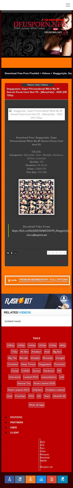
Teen (47, 396)
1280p (21, 345)
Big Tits (12, 358)
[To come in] (15, 5)
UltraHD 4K (59, 396)
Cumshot (13, 364)
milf (61, 377)
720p (14, 351)
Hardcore (49, 370)
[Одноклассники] (11, 252)
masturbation (49, 377)
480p (62, 345)
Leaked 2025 (31, 377)
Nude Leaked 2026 (18, 389)
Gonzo (36, 370)
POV (31, 396)
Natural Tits (24, 383)
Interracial (14, 377)
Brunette (47, 358)
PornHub (20, 396)
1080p (10, 345)
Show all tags (36, 404)
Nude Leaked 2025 (44, 383)
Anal (37, 85)
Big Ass (57, 351)
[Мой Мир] (15, 252)
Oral (9, 396)
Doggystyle (45, 364)
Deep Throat (28, 364)
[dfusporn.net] (5, 5)
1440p (31, 345)
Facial (15, 370)
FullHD (25, 370)
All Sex (24, 351)
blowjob (35, 358)
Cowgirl (60, 358)
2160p (52, 345)
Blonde (24, 358)
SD (38, 396)
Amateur (36, 351)
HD (59, 370)
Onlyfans (37, 389)
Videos (30, 85)
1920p (42, 345)
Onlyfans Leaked (55, 389)
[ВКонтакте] (8, 252)
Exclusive (59, 364)
